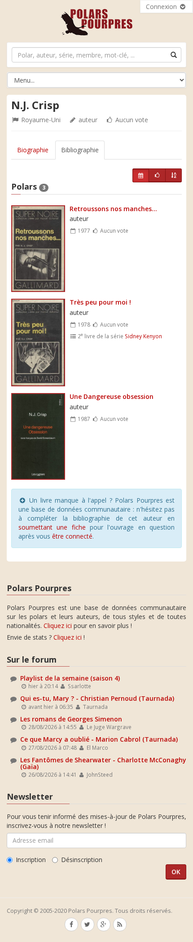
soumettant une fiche (52, 527)
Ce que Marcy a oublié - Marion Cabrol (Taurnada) (99, 739)
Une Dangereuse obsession (112, 396)
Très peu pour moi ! (100, 302)
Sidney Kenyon (143, 336)
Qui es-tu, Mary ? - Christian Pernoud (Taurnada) (97, 698)
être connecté (72, 536)
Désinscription (81, 859)
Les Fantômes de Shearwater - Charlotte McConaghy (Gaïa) (103, 763)
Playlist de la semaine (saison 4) (70, 678)
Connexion (162, 6)
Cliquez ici (58, 625)
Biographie (32, 150)
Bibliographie (80, 150)
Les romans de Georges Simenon (71, 719)
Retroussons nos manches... (113, 208)
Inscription (31, 859)
